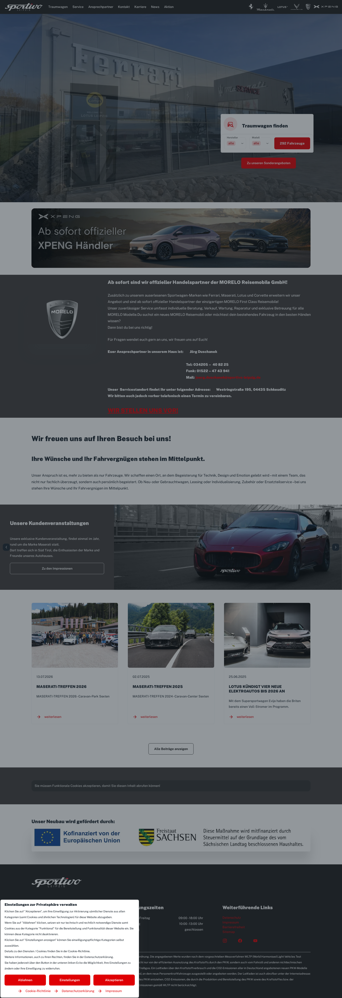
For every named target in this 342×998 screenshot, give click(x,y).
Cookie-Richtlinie (38, 991)
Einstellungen (70, 980)
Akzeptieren (114, 980)
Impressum (113, 991)
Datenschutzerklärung (78, 991)
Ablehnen (25, 980)
